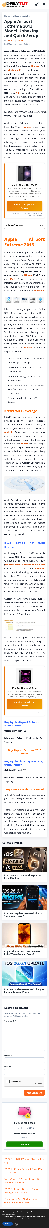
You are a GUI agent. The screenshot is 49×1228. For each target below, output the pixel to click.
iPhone (35, 66)
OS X (18, 93)
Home (7, 16)
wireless (26, 126)
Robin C (10, 40)
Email (7, 1066)
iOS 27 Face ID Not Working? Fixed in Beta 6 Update (24, 877)
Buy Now (24, 1144)
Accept (7, 1224)
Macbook (39, 290)
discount (40, 568)
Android (8, 432)
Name (8, 1055)
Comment (10, 1021)
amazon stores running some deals (25, 564)
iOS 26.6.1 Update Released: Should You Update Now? (23, 914)
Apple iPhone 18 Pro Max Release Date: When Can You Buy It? (22, 952)
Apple (21, 40)
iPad (12, 279)
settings (29, 1219)
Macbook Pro (15, 70)
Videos (16, 16)
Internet (28, 347)
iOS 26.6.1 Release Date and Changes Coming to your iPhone (24, 990)
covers (24, 443)
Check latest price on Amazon (24, 206)
